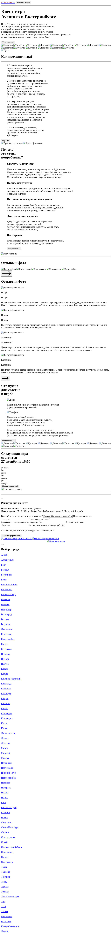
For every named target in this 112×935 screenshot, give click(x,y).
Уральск (5, 891)
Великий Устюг (9, 584)
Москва (5, 758)
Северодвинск (8, 837)
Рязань (4, 817)
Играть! (5, 140)
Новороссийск (8, 778)
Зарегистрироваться (11, 536)
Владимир (6, 609)
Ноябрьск (6, 787)
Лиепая (4, 738)
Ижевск (5, 659)
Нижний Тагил (8, 773)
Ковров (4, 698)
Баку (3, 565)
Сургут (4, 857)
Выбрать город (23, 3)
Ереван (4, 644)
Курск (4, 723)
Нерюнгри (6, 763)
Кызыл (4, 728)
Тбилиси (5, 877)
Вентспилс (6, 589)
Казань (4, 669)
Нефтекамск (7, 768)
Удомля (4, 886)
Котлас (4, 708)
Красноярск (7, 718)
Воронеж (5, 624)
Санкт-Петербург (9, 827)
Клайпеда (6, 693)
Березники (6, 574)
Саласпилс (6, 822)
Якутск (4, 931)
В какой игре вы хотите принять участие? (22, 516)
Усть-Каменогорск (10, 896)
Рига (3, 802)
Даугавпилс (7, 629)
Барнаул (5, 570)
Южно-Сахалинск (10, 926)
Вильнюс (5, 599)
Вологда (5, 619)
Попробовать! (14, 248)
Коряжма (5, 703)
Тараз (4, 867)
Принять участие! (10, 486)
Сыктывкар (7, 862)
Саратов (5, 832)
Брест (4, 579)
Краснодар (6, 713)
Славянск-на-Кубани (11, 847)
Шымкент (6, 921)
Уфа (3, 901)
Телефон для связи (75, 522)
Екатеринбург (8, 639)
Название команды (82, 516)
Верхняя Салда (8, 594)
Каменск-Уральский (11, 678)
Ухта (3, 906)
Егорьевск (6, 634)
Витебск (5, 604)
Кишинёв (6, 688)
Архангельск (7, 560)
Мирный (5, 753)
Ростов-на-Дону (9, 807)
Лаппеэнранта (8, 733)
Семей (4, 842)
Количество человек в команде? (44, 525)
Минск (4, 748)
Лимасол (5, 743)
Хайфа (4, 911)
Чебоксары (6, 916)
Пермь (4, 797)
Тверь (4, 882)
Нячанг (4, 792)
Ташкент (5, 872)
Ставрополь (7, 852)
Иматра (5, 664)
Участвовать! (8, 42)
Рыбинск (5, 812)
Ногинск (5, 782)
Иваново (5, 654)
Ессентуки (6, 649)
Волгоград (6, 614)
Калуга (4, 674)
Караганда (6, 683)
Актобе (4, 555)
